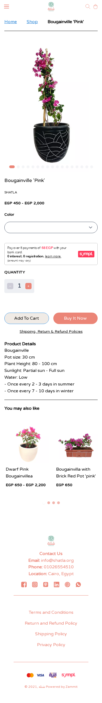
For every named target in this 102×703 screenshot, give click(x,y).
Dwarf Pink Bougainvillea (19, 473)
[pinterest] (45, 584)
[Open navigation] (6, 6)
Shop (32, 21)
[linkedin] (56, 584)
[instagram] (35, 584)
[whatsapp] (78, 584)
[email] (67, 584)
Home (10, 21)
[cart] (95, 6)
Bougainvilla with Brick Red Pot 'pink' (76, 473)
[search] (88, 6)
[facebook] (24, 584)
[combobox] (51, 227)
